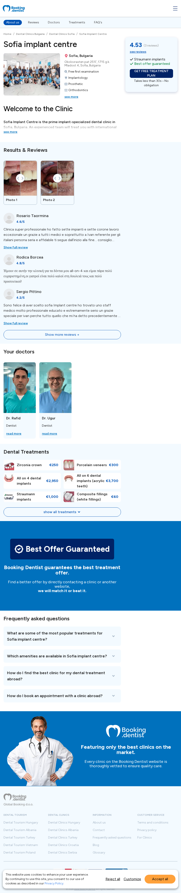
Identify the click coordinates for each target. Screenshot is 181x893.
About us (12, 22)
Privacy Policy (54, 883)
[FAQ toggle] (62, 636)
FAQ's (98, 22)
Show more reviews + (62, 334)
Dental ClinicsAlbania (63, 830)
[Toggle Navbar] (175, 8)
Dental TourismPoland (20, 852)
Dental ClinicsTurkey (62, 837)
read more (13, 433)
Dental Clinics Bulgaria (30, 34)
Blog (96, 845)
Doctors (54, 22)
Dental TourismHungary (21, 822)
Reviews (33, 22)
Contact (99, 830)
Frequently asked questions (112, 837)
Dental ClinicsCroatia (63, 845)
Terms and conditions (152, 822)
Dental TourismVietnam (21, 845)
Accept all (160, 879)
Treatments (77, 22)
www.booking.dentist (84, 889)
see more (71, 97)
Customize (132, 879)
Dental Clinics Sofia (62, 34)
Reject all (113, 879)
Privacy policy (146, 830)
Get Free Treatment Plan (151, 73)
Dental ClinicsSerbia (62, 852)
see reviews (138, 52)
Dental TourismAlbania (20, 830)
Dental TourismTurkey (19, 837)
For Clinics (144, 837)
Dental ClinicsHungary (64, 822)
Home (7, 34)
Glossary (99, 852)
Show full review (16, 247)
